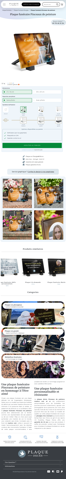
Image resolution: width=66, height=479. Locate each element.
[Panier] (62, 4)
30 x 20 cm (40, 92)
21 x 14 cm (10, 92)
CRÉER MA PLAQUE (31, 4)
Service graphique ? (33, 172)
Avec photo (40, 100)
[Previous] (2, 270)
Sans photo (11, 100)
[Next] (63, 270)
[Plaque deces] (14, 4)
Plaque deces (21, 471)
